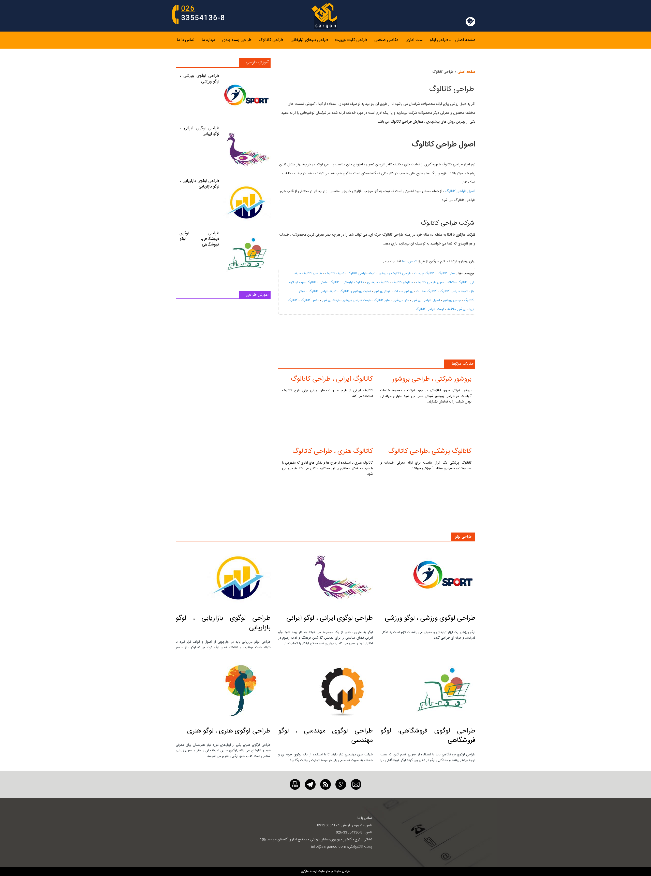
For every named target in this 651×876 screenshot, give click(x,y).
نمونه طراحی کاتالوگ (361, 273)
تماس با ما (186, 40)
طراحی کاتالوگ (271, 40)
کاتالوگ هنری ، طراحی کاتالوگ (332, 451)
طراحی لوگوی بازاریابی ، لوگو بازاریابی (199, 184)
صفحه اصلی (465, 40)
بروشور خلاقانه (456, 309)
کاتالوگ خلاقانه (457, 282)
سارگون (305, 871)
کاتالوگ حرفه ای (378, 282)
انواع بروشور (382, 291)
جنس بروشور (452, 300)
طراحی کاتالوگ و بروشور (394, 273)
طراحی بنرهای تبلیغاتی (309, 40)
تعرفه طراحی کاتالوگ (454, 291)
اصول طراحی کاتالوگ (430, 282)
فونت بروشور (330, 300)
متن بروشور (401, 300)
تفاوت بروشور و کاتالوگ (355, 291)
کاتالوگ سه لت (426, 291)
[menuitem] (465, 40)
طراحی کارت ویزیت (351, 40)
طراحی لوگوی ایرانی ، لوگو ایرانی (199, 131)
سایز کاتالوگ (382, 300)
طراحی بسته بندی (236, 40)
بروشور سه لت (403, 291)
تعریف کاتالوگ (334, 273)
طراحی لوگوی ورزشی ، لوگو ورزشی (199, 79)
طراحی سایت (341, 871)
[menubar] (326, 40)
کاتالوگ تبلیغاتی (353, 282)
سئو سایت (324, 871)
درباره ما (208, 40)
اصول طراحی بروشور (426, 300)
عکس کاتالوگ (310, 300)
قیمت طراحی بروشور (357, 300)
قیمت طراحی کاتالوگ (430, 309)
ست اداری (414, 40)
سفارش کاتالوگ (402, 282)
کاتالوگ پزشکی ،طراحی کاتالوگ (429, 451)
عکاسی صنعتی (386, 40)
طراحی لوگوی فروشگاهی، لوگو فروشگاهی (199, 239)
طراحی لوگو (439, 40)
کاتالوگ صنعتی (329, 282)
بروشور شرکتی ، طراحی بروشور (431, 379)
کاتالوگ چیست (424, 273)
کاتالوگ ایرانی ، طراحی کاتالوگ (332, 379)
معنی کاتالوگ (446, 273)
